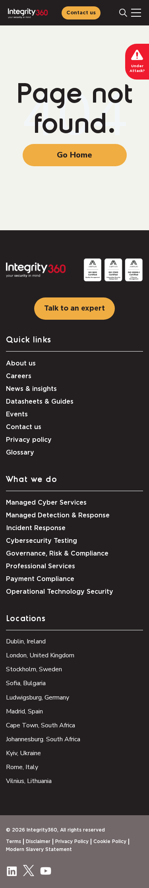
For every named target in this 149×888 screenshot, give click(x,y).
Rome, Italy (22, 767)
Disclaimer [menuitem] (38, 841)
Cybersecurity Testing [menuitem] (41, 541)
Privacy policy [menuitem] (29, 440)
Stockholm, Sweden (34, 669)
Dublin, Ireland (26, 641)
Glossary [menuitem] (20, 452)
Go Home (74, 155)
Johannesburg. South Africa (43, 739)
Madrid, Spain (24, 711)
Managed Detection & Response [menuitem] (58, 515)
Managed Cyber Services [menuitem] (46, 502)
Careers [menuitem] (18, 376)
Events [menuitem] (17, 414)
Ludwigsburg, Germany (37, 697)
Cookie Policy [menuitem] (109, 841)
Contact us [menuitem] (23, 427)
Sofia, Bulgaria (26, 683)
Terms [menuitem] (13, 841)
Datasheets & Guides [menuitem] (40, 401)
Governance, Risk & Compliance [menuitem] (57, 553)
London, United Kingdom (40, 655)
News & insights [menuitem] (31, 389)
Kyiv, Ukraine (23, 753)
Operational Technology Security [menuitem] (59, 592)
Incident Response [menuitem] (36, 528)
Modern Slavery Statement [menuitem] (39, 849)
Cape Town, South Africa (40, 725)
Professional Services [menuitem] (40, 566)
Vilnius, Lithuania (29, 781)
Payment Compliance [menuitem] (40, 579)
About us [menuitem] (21, 363)
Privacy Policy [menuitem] (72, 841)
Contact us (81, 13)
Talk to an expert (74, 308)
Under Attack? (137, 68)
